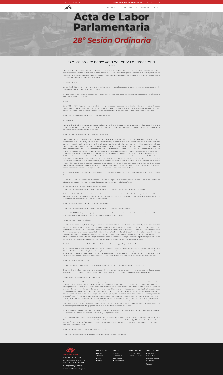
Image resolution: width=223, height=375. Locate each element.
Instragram (100, 355)
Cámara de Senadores (153, 358)
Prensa (156, 8)
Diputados (133, 8)
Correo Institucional (119, 360)
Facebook (100, 353)
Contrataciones (117, 355)
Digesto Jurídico (118, 358)
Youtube (99, 360)
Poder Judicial (151, 355)
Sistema (77, 2)
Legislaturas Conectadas (149, 363)
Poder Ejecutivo (151, 353)
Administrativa (145, 8)
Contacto (116, 353)
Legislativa (122, 8)
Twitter (99, 358)
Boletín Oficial (150, 360)
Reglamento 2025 (135, 353)
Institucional (111, 8)
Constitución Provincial (136, 355)
